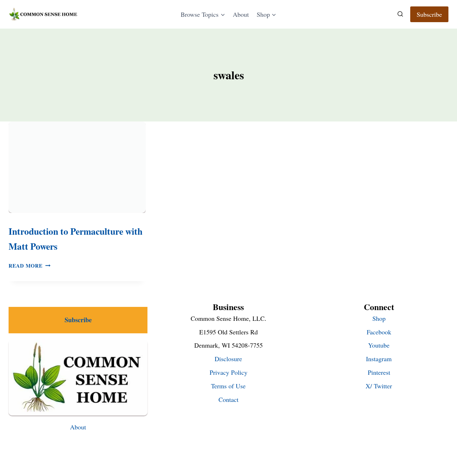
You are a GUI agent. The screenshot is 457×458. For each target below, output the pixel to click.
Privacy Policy (228, 372)
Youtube (379, 345)
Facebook (379, 332)
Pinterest (379, 372)
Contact (228, 399)
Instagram (379, 358)
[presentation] (77, 167)
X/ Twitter (379, 386)
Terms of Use (228, 386)
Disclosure (228, 358)
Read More (29, 265)
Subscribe (429, 14)
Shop (379, 318)
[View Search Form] (400, 14)
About (241, 14)
